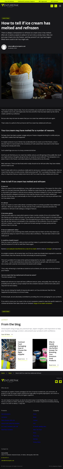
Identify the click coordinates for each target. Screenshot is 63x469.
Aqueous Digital (57, 466)
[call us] (55, 6)
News (10, 373)
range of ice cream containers (43, 303)
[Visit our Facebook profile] (56, 381)
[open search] (52, 6)
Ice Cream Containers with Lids (9, 426)
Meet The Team (37, 429)
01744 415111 (5, 457)
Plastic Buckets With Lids (8, 420)
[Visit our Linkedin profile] (60, 381)
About (34, 417)
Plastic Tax (36, 435)
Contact (35, 420)
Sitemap (35, 439)
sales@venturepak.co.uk (7, 460)
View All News (5, 334)
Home (3, 373)
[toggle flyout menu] (60, 6)
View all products (5, 414)
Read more (21, 359)
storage (48, 249)
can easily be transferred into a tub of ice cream (21, 249)
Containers (4, 417)
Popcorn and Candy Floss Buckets (10, 423)
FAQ (34, 423)
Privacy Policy (36, 442)
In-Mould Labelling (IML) (39, 426)
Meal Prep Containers (7, 429)
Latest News (5, 18)
